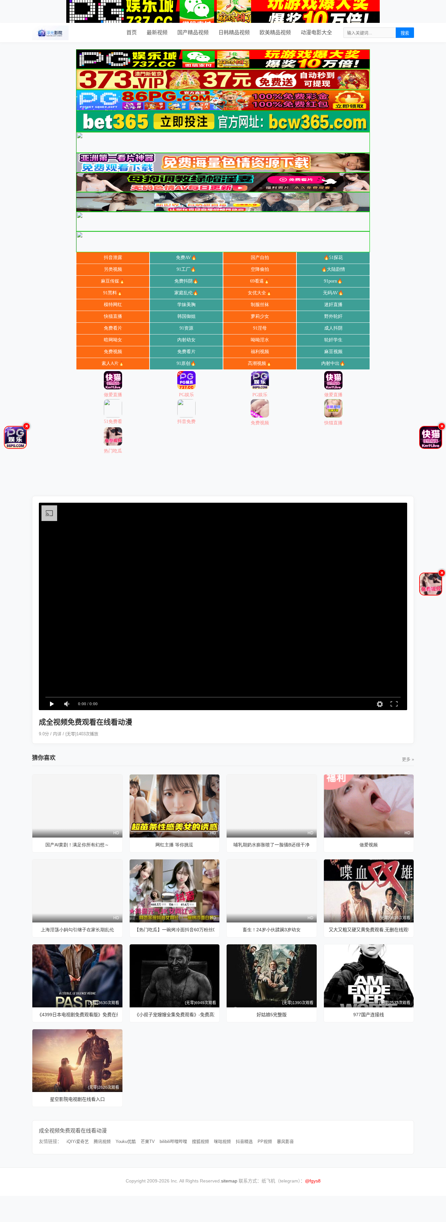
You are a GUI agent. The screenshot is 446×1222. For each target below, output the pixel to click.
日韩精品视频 (234, 32)
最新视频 (157, 32)
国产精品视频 (193, 32)
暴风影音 (285, 1141)
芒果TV (148, 1141)
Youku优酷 (126, 1141)
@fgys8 (313, 1180)
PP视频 (265, 1141)
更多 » (408, 759)
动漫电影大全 (316, 32)
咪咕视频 (222, 1141)
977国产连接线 (368, 1014)
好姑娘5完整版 (272, 1014)
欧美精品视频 (275, 32)
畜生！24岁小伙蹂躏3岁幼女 (272, 929)
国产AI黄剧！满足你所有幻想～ (77, 844)
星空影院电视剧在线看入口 (77, 1099)
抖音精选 (244, 1141)
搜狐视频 (200, 1141)
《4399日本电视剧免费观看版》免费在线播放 (77, 1014)
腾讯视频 (102, 1141)
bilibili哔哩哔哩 (173, 1141)
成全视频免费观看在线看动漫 (73, 1130)
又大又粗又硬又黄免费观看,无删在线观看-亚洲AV (369, 929)
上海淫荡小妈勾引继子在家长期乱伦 (77, 929)
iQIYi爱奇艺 (78, 1141)
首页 (131, 32)
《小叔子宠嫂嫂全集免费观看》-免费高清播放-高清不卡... (175, 1014)
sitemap (229, 1180)
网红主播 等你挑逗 (174, 844)
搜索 (405, 33)
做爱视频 (368, 844)
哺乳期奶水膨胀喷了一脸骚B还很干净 (271, 844)
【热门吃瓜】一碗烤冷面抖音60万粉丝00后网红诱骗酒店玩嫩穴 (175, 929)
